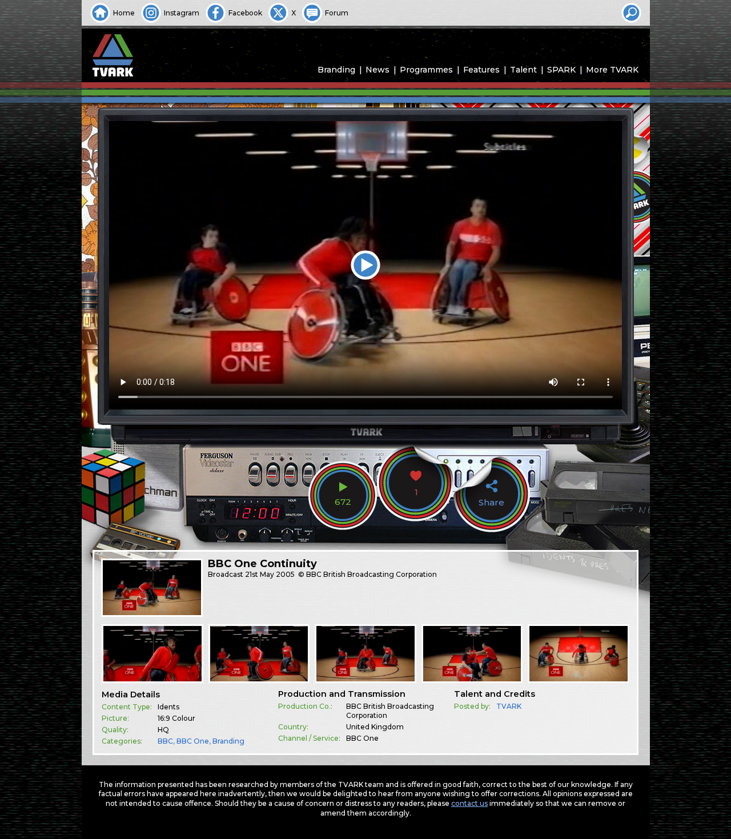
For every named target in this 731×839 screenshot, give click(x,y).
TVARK (508, 706)
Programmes (426, 70)
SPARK (561, 70)
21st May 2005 (270, 574)
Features (481, 70)
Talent (523, 70)
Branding (336, 70)
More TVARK (612, 70)
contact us (469, 803)
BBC (165, 741)
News (377, 70)
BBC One (192, 741)
